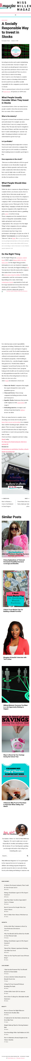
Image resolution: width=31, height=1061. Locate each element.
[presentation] (15, 539)
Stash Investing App (8, 451)
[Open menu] (15, 15)
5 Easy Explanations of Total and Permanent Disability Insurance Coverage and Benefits (14, 561)
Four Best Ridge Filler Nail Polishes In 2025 (16, 1032)
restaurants (5, 282)
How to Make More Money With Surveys (16, 914)
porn (6, 214)
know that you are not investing (11, 422)
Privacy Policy (21, 1058)
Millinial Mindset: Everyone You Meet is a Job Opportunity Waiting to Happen (15, 707)
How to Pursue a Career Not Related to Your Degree (7, 502)
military (22, 410)
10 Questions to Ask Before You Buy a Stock (15, 449)
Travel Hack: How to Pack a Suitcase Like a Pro (23, 502)
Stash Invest (6, 91)
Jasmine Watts (6, 40)
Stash (13, 238)
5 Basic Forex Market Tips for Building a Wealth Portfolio (13, 610)
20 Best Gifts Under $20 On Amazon (14, 991)
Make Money (5, 20)
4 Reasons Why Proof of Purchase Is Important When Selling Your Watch (14, 804)
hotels (11, 282)
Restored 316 (11, 1058)
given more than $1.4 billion (12, 275)
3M (28, 267)
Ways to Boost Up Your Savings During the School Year (13, 756)
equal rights (20, 402)
